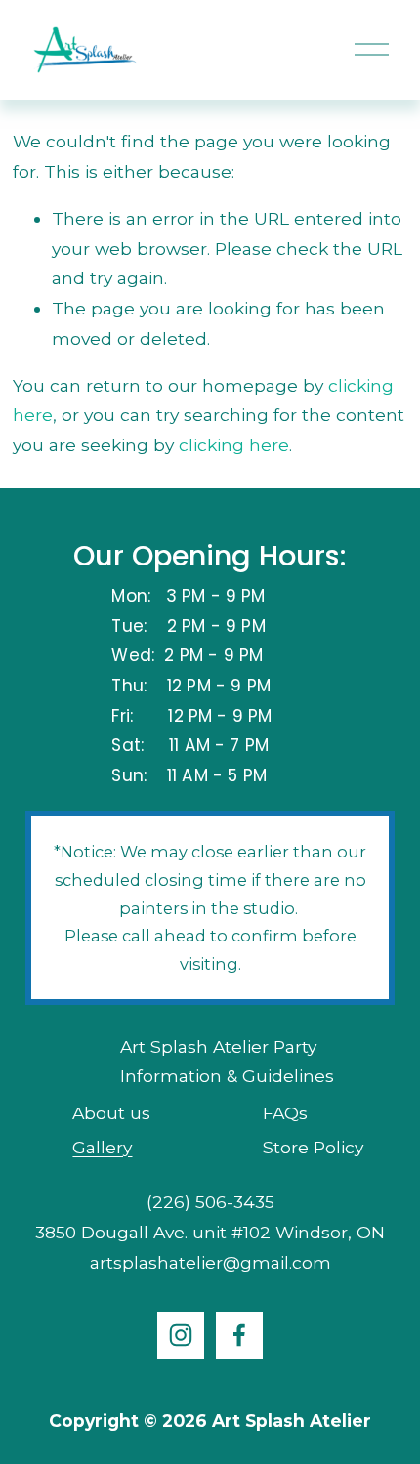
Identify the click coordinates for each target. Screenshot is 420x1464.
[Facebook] (239, 1335)
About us (111, 1113)
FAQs (285, 1113)
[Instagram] (180, 1335)
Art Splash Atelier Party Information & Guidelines (227, 1061)
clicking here (234, 445)
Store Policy (313, 1147)
